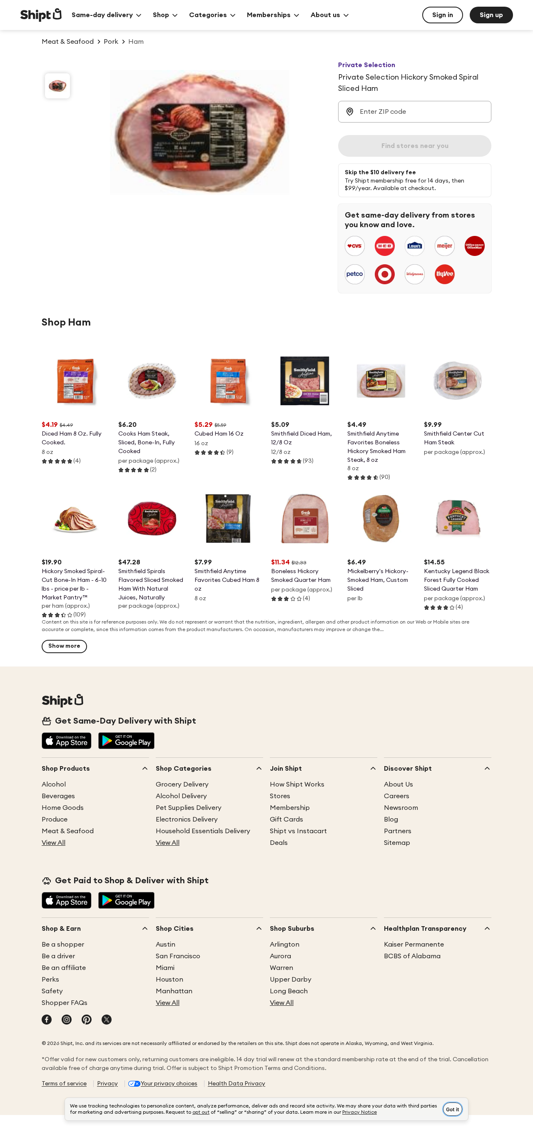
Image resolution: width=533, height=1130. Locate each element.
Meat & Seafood (68, 831)
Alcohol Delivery (181, 796)
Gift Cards (286, 819)
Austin (165, 944)
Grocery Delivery (182, 784)
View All (53, 842)
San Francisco (178, 956)
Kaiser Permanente (414, 944)
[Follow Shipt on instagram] (67, 1020)
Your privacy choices (169, 1084)
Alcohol (54, 784)
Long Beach (289, 991)
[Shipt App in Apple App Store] (67, 741)
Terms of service (64, 1084)
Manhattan (174, 991)
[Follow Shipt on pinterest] (87, 1020)
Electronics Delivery (187, 819)
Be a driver (58, 956)
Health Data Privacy (236, 1084)
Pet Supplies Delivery (189, 807)
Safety (52, 991)
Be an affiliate (64, 968)
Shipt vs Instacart (298, 831)
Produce (54, 819)
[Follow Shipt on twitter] (107, 1020)
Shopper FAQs (64, 1003)
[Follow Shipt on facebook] (47, 1020)
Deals (279, 842)
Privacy (107, 1084)
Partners (397, 831)
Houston (169, 979)
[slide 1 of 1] (57, 85)
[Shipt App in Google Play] (126, 741)
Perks (50, 979)
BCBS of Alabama (412, 956)
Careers (396, 796)
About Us (398, 784)
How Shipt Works (297, 784)
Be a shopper (63, 944)
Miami (165, 968)
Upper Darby (290, 979)
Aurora (280, 956)
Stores (280, 796)
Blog (391, 819)
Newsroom (401, 807)
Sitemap (397, 842)
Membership (290, 807)
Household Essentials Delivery (203, 831)
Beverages (58, 796)
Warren (281, 968)
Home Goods (63, 807)
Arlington (284, 944)
